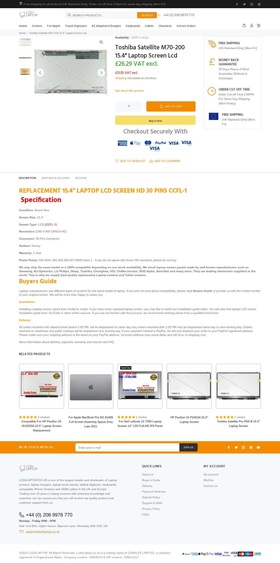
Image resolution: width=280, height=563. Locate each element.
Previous (40, 73)
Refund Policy (151, 497)
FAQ (111, 342)
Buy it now (155, 121)
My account (211, 474)
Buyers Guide (202, 290)
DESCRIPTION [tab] (27, 178)
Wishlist (208, 480)
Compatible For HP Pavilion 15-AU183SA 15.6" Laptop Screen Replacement (41, 426)
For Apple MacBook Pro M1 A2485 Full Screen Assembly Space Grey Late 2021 (90, 422)
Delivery (147, 485)
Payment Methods (154, 491)
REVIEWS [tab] (81, 178)
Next (101, 73)
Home (22, 33)
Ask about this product (129, 90)
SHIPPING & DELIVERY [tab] (56, 178)
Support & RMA (152, 503)
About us (148, 474)
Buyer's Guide (151, 480)
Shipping (120, 78)
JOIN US (188, 447)
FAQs (145, 514)
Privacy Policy (151, 508)
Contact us (210, 485)
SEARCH (147, 15)
